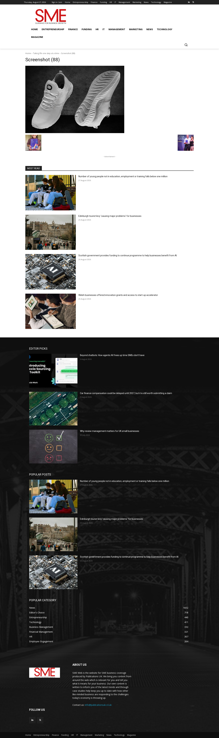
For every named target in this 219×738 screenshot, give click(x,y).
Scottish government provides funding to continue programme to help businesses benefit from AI (127, 255)
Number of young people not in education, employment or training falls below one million (123, 176)
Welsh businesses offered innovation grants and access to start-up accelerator (118, 295)
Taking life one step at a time (46, 53)
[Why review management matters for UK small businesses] (53, 446)
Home (28, 53)
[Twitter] (193, 2)
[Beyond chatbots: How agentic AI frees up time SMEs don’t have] (53, 370)
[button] (186, 45)
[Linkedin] (189, 2)
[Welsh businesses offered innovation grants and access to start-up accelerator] (50, 311)
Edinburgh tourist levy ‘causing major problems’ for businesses (109, 216)
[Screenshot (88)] (109, 99)
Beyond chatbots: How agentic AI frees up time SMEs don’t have (112, 355)
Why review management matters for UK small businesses (109, 431)
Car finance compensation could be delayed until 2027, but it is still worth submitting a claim (126, 393)
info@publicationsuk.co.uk (98, 704)
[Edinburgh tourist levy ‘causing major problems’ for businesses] (50, 232)
